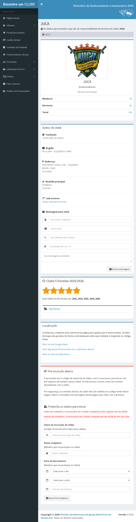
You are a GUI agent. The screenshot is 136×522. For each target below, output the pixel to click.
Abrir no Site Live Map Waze (56, 354)
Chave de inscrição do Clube (59, 424)
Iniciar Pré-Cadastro (58, 498)
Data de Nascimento (55, 460)
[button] (41, 4)
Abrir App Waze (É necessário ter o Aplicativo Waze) (68, 349)
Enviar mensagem (121, 269)
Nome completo (53, 442)
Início (47, 34)
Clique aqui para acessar (54, 201)
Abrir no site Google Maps (55, 344)
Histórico (54, 309)
